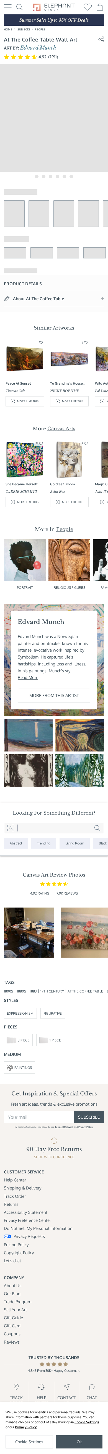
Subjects (23, 29)
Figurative (52, 1013)
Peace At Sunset (18, 383)
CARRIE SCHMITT (21, 491)
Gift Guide (13, 1317)
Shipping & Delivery (22, 1187)
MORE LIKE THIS (27, 401)
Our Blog (12, 1293)
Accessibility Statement (25, 1212)
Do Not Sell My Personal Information (38, 1228)
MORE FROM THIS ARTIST (54, 695)
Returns (11, 1204)
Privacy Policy (26, 1427)
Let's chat (12, 1260)
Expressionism (20, 1013)
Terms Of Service (64, 1126)
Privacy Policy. (85, 1126)
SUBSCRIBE (89, 1117)
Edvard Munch (38, 48)
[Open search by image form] (10, 828)
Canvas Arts (61, 428)
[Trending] (43, 843)
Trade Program (17, 1301)
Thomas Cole (15, 391)
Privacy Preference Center (27, 1220)
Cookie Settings (86, 1422)
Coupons (12, 1333)
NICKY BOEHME (64, 391)
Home (8, 29)
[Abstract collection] (16, 843)
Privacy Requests (29, 1236)
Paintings (23, 1067)
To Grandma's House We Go (66, 383)
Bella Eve (57, 491)
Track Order (15, 1196)
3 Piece (24, 1040)
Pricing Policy (16, 1244)
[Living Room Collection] (75, 843)
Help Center (15, 1179)
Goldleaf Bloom (62, 484)
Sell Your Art (15, 1309)
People (40, 29)
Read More (28, 677)
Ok (79, 1441)
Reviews (12, 1341)
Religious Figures (69, 587)
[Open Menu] (8, 7)
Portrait (25, 587)
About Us (12, 1285)
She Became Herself (21, 484)
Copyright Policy (19, 1252)
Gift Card (12, 1325)
